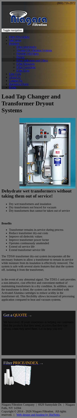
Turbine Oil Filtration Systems (34, 50)
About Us (15, 77)
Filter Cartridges (26, 67)
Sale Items (15, 40)
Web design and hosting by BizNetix (38, 414)
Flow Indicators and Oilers (32, 60)
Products (14, 43)
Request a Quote (19, 84)
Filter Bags (22, 70)
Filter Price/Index (19, 36)
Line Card (15, 73)
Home (12, 87)
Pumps (20, 57)
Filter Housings (25, 63)
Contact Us (15, 80)
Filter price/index (26, 47)
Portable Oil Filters (27, 53)
